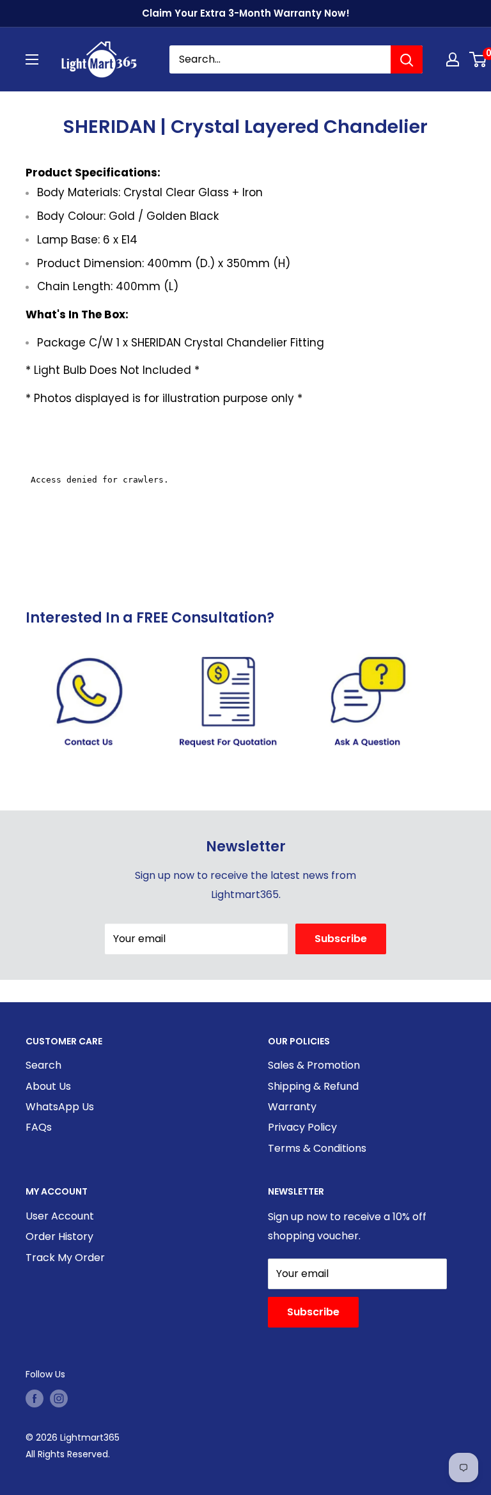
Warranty (292, 1106)
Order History (59, 1236)
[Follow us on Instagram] (59, 1398)
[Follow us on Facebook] (34, 1398)
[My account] (452, 59)
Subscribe (341, 938)
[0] (479, 59)
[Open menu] (32, 59)
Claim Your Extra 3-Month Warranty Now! (246, 13)
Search (43, 1065)
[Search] (407, 59)
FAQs (39, 1127)
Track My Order (65, 1257)
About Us (48, 1086)
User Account (60, 1216)
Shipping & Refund (313, 1086)
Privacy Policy (302, 1127)
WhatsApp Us (60, 1106)
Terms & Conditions (317, 1148)
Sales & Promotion (314, 1065)
